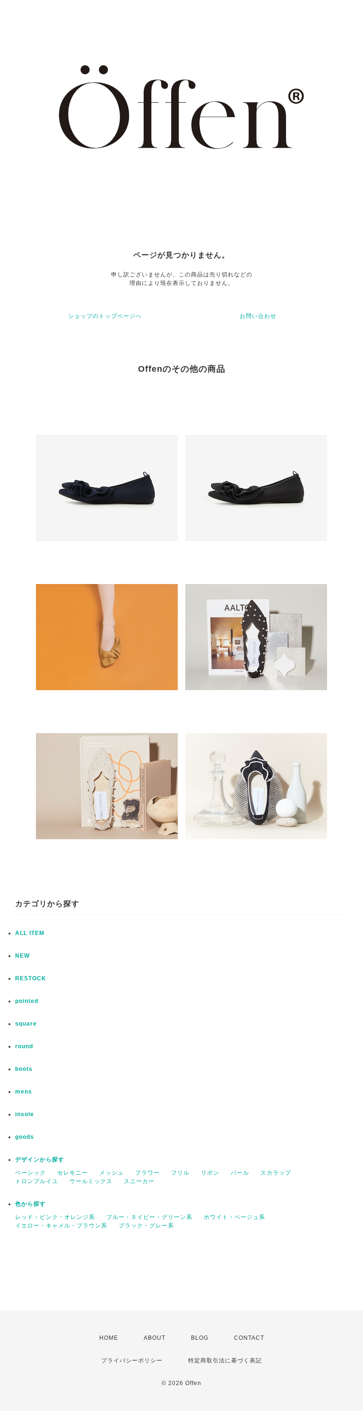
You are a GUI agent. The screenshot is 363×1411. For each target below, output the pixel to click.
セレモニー (72, 1172)
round (24, 1046)
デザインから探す (39, 1159)
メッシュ (111, 1172)
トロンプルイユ (36, 1181)
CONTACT (249, 1338)
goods (24, 1137)
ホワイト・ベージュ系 (234, 1217)
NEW (22, 955)
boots (24, 1069)
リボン (210, 1172)
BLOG (199, 1338)
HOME (108, 1338)
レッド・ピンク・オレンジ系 (55, 1217)
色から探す (30, 1204)
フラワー (147, 1172)
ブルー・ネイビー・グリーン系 (149, 1217)
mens (23, 1091)
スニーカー (139, 1181)
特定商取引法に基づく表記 (225, 1360)
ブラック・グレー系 (146, 1225)
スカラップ (275, 1172)
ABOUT (154, 1338)
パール (240, 1172)
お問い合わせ (258, 316)
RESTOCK (30, 978)
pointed (26, 1001)
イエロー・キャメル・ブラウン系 (61, 1225)
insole (24, 1114)
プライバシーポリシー (132, 1360)
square (26, 1023)
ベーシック (30, 1172)
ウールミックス (90, 1181)
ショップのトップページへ (105, 316)
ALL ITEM (29, 933)
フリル (180, 1172)
